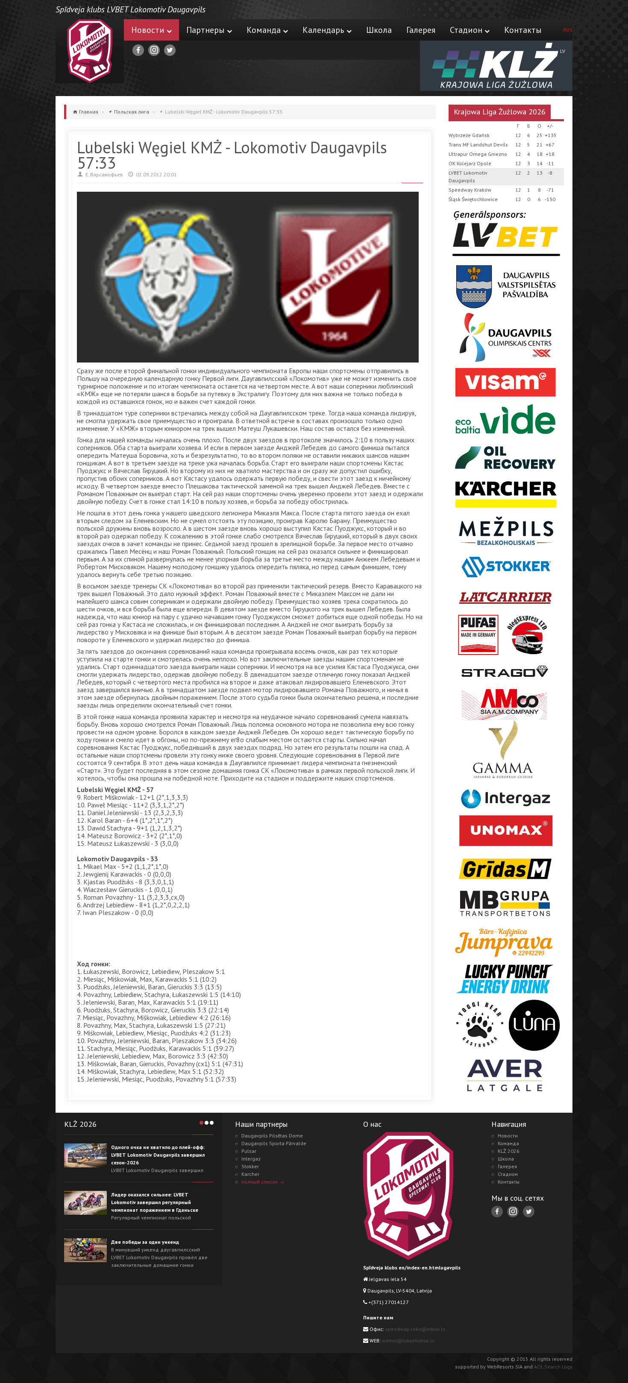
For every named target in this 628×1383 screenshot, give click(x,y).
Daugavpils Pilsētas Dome (272, 1135)
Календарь (323, 29)
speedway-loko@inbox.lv (415, 1329)
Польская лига (131, 111)
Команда (264, 29)
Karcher (250, 1174)
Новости (147, 29)
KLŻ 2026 (508, 1151)
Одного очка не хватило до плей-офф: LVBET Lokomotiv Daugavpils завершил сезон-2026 (158, 1155)
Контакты (523, 29)
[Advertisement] (232, 939)
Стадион (466, 29)
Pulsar (248, 1151)
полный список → (262, 1181)
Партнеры (205, 29)
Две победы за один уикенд (145, 1242)
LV (562, 51)
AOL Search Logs (553, 1366)
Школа (379, 29)
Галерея (420, 29)
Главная (88, 111)
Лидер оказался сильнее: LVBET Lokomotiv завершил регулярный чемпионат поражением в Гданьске (154, 1202)
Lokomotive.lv (90, 51)
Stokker (250, 1166)
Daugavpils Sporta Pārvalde (273, 1143)
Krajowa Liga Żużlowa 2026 (500, 112)
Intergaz (251, 1158)
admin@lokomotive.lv (408, 1340)
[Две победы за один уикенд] (85, 1250)
